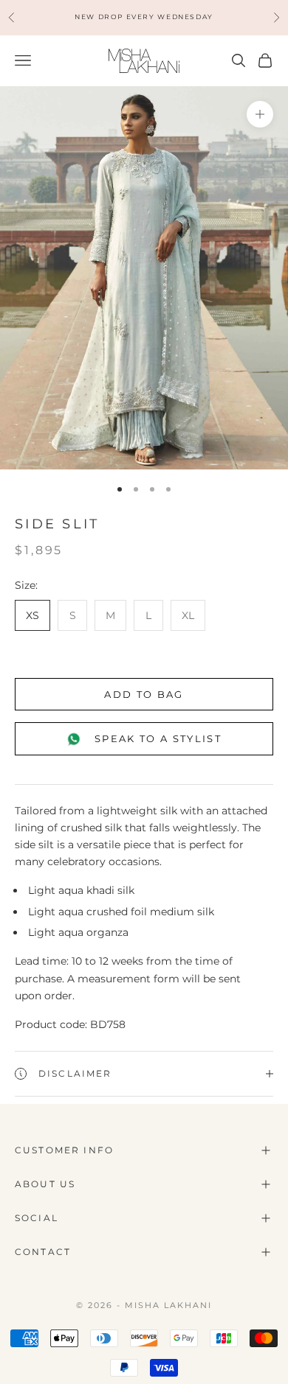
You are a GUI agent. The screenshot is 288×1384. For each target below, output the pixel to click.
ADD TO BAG (143, 694)
